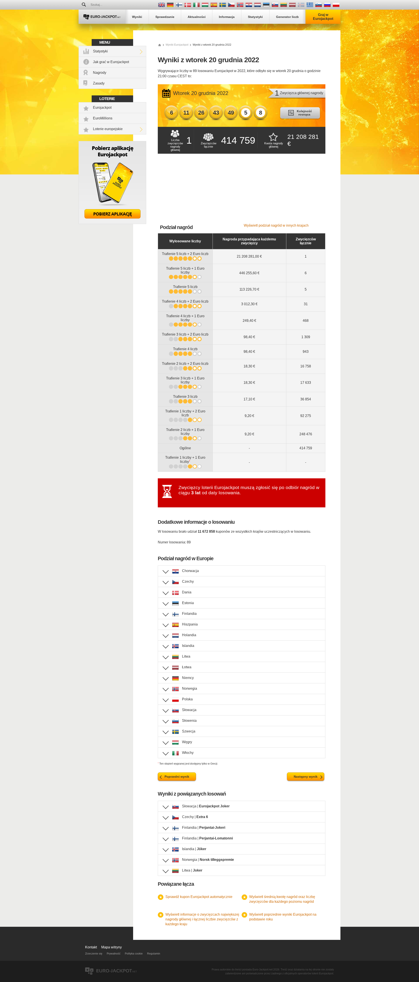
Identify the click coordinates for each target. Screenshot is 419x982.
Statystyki (100, 51)
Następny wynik (306, 776)
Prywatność (113, 953)
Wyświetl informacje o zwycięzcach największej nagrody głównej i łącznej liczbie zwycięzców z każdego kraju (202, 919)
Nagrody (99, 72)
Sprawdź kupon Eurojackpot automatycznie (198, 897)
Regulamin (153, 953)
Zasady (99, 83)
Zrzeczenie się (93, 953)
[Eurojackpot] (102, 17)
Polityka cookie (134, 953)
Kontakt (91, 947)
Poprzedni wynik (177, 776)
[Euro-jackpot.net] (159, 45)
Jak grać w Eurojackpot (111, 62)
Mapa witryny (111, 947)
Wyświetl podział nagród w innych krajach (276, 225)
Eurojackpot (102, 107)
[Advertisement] (241, 190)
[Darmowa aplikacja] (112, 223)
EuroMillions (102, 118)
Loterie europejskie (108, 129)
